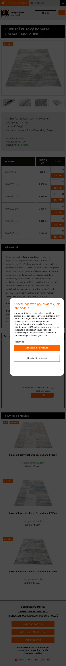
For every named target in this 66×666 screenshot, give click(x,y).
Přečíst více (19, 341)
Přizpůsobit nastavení (37, 358)
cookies (17, 315)
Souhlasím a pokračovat (37, 347)
